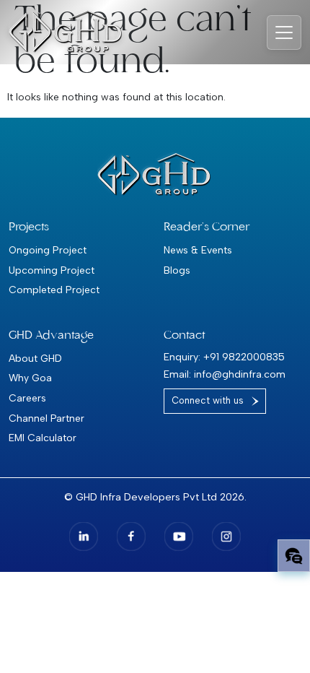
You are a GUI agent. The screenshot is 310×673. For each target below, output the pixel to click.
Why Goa (30, 377)
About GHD (35, 358)
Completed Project (54, 289)
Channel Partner (46, 418)
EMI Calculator (42, 437)
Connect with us (208, 400)
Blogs (177, 270)
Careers (27, 398)
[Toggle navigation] (284, 32)
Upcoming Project (51, 270)
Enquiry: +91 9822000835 (224, 357)
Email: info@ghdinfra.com (224, 374)
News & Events (198, 250)
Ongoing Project (48, 250)
